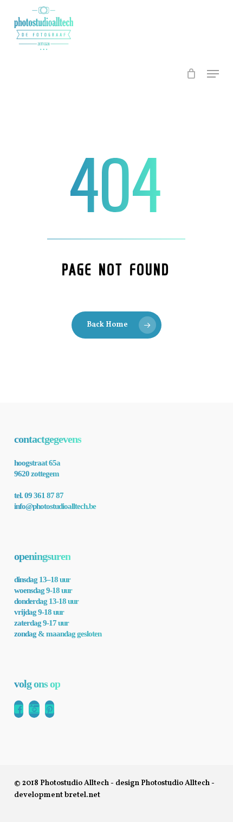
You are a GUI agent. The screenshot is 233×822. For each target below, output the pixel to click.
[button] (213, 73)
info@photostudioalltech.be (55, 506)
